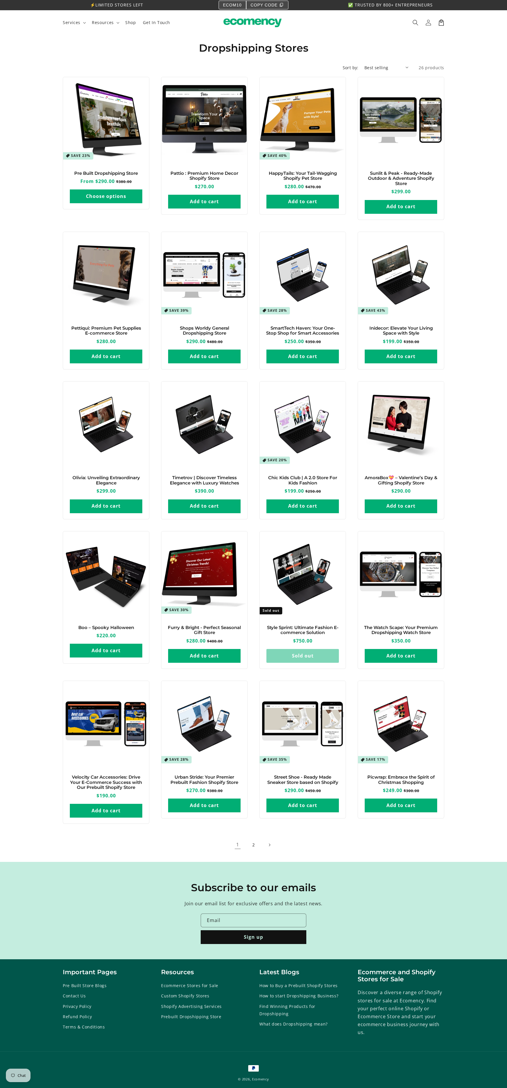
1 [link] (237, 844)
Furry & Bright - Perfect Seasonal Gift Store (204, 630)
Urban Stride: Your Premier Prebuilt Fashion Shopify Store (204, 780)
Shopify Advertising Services (191, 1006)
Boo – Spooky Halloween (106, 627)
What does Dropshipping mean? (293, 1024)
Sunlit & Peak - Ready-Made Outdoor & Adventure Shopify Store (401, 178)
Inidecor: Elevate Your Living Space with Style (401, 331)
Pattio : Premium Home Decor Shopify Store (204, 176)
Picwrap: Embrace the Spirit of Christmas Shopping (401, 780)
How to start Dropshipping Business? (298, 996)
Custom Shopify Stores (185, 996)
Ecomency (260, 1079)
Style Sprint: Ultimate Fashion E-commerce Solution (303, 630)
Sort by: (351, 67)
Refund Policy (77, 1016)
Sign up (253, 937)
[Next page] (269, 844)
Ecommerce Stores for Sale (189, 985)
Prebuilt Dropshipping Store (191, 1016)
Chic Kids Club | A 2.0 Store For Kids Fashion (302, 480)
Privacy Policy (77, 1006)
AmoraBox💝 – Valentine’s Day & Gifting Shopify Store (401, 480)
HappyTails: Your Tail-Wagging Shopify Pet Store (303, 176)
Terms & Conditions (84, 1027)
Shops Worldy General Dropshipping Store (204, 331)
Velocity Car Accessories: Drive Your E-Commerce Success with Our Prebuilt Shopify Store (106, 782)
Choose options (106, 196)
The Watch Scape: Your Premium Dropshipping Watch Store (401, 630)
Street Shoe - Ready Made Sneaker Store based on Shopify (302, 780)
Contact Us (74, 996)
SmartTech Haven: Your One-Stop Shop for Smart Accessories (302, 331)
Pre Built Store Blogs (85, 985)
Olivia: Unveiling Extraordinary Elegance (106, 480)
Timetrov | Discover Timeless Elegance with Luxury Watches (204, 480)
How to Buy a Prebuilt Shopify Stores (298, 985)
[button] (415, 22)
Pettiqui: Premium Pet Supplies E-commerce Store (106, 331)
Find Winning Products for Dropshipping (287, 1010)
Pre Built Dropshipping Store (106, 173)
